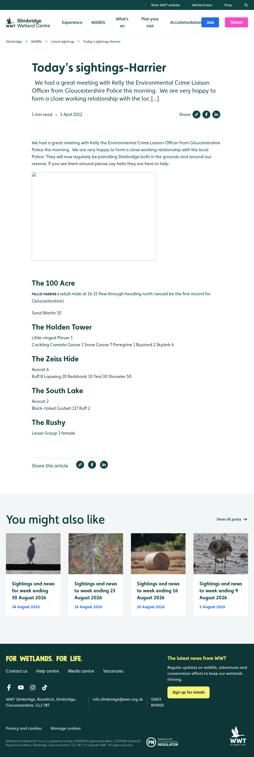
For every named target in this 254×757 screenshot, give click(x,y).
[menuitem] (210, 22)
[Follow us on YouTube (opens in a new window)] (21, 687)
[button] (196, 114)
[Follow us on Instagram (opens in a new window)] (33, 687)
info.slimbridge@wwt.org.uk (118, 699)
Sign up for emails (188, 692)
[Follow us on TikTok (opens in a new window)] (45, 687)
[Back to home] (238, 733)
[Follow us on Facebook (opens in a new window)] (9, 687)
